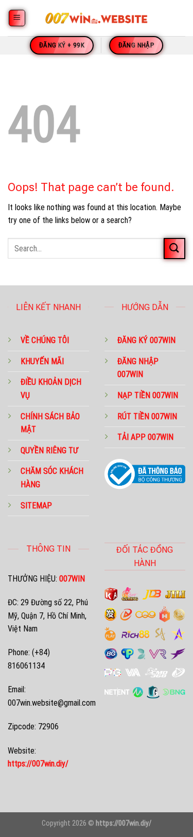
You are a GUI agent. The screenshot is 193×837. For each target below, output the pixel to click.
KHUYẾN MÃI (42, 361)
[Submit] (174, 248)
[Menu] (17, 18)
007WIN (130, 374)
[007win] (96, 18)
